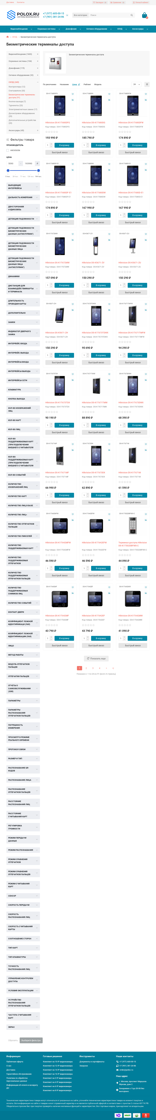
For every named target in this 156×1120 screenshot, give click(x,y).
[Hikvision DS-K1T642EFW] (96, 526)
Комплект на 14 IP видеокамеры (58, 1070)
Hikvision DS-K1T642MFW (58, 542)
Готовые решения (52, 1056)
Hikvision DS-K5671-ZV (93, 262)
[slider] (8, 170)
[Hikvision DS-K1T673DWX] (133, 386)
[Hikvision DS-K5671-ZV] (96, 246)
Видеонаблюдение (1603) (20, 54)
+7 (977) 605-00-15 (53, 13)
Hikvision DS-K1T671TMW (94, 402)
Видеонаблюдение (19, 29)
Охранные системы (46, 29)
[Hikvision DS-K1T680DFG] (59, 106)
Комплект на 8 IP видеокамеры (57, 1090)
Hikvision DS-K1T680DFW (131, 122)
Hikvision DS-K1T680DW (94, 192)
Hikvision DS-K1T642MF (57, 615)
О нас (8, 1066)
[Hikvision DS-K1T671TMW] (96, 386)
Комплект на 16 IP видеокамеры (58, 1074)
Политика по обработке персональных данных (17, 1079)
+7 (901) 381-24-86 (53, 17)
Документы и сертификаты (92, 1061)
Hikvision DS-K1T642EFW (94, 542)
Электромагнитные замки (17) (23, 109)
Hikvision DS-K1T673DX (93, 472)
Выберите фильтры (31, 1040)
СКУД (119, 29)
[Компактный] (147, 84)
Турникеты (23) (16, 105)
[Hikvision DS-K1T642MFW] (59, 526)
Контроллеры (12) (17, 87)
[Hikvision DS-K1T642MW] (133, 599)
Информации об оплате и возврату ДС (22, 1086)
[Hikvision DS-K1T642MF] (59, 599)
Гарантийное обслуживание (19, 1074)
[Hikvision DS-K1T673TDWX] (96, 316)
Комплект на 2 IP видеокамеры (57, 1078)
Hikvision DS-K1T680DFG (57, 122)
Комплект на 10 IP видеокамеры (58, 1061)
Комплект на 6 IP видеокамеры (57, 1086)
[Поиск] (132, 15)
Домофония (71, 29)
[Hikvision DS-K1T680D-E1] (133, 176)
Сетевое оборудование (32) (21, 75)
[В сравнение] (73, 100)
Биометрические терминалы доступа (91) (22, 96)
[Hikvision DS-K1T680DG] (96, 106)
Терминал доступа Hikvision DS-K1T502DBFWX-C (133, 544)
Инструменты (87, 1056)
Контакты (21, 2)
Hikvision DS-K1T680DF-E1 (58, 192)
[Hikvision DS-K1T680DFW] (133, 106)
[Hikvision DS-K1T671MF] (59, 456)
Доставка (10, 2)
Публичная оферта (14, 1061)
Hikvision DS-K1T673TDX (57, 402)
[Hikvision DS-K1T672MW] (59, 246)
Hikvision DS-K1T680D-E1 (131, 192)
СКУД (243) (14, 82)
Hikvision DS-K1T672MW (57, 262)
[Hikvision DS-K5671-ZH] (59, 316)
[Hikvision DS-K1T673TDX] (59, 386)
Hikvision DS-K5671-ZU (130, 262)
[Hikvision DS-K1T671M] (133, 456)
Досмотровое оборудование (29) (22, 114)
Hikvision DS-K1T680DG (93, 122)
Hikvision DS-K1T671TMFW (132, 332)
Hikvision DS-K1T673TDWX (95, 332)
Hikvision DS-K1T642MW (131, 615)
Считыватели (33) (17, 91)
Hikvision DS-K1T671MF (57, 472)
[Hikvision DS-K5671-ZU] (133, 246)
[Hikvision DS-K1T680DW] (96, 176)
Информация (13, 1056)
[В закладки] (73, 94)
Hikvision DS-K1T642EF (93, 615)
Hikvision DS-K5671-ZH (56, 332)
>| (113, 668)
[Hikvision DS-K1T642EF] (96, 599)
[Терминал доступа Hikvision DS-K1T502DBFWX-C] (133, 526)
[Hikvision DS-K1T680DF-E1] (59, 176)
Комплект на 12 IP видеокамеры (58, 1066)
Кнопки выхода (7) (17, 101)
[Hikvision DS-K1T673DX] (96, 456)
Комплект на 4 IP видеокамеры (57, 1082)
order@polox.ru (126, 1070)
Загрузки (84, 1066)
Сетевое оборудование (96, 29)
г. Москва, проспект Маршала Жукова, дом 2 (132, 1082)
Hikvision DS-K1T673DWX (131, 402)
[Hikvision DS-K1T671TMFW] (133, 316)
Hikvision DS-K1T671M (130, 472)
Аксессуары (138, 29)
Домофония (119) (17, 68)
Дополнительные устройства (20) (22, 121)
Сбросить (13, 1040)
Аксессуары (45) (16, 130)
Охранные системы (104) (20, 61)
